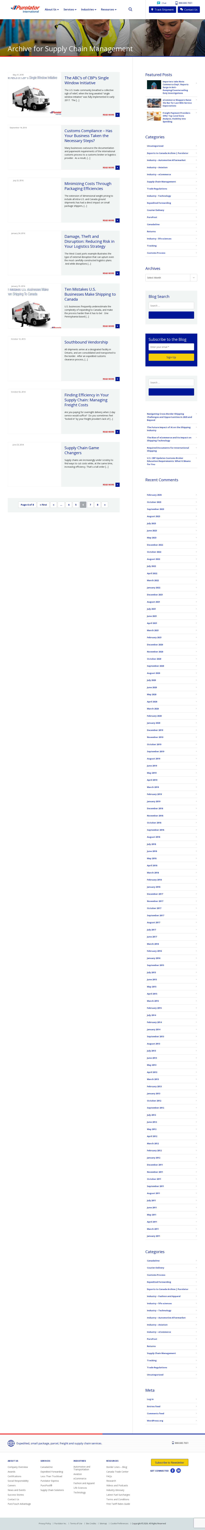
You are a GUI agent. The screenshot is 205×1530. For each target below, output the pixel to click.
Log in (150, 1399)
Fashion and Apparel (84, 1483)
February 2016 (154, 950)
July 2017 (151, 929)
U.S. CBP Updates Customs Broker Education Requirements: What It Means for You (169, 461)
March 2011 (153, 1228)
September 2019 (155, 751)
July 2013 (151, 1050)
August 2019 (153, 758)
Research (111, 1480)
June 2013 (152, 1057)
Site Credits (91, 1523)
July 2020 (151, 680)
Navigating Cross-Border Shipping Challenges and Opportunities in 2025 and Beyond (169, 416)
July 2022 (151, 566)
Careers (12, 1485)
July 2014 (151, 1015)
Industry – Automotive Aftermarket (166, 160)
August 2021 (153, 601)
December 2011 (155, 1164)
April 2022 (152, 573)
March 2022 (153, 580)
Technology (80, 1492)
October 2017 (154, 908)
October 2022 (154, 551)
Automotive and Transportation (82, 1468)
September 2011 (155, 1186)
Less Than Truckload (51, 1476)
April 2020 (152, 701)
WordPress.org (155, 1420)
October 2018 (154, 822)
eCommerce (80, 1478)
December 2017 (155, 893)
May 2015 (151, 986)
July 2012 (151, 1114)
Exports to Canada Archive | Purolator (167, 153)
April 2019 (152, 779)
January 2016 (153, 958)
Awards (11, 1471)
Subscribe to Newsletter (169, 1462)
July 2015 (151, 972)
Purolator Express (50, 1480)
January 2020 (153, 722)
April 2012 (152, 1136)
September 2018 (155, 829)
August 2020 (153, 673)
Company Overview (18, 1467)
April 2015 (152, 993)
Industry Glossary (115, 1490)
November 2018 (155, 815)
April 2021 (152, 623)
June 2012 (152, 1122)
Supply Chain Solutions (52, 1490)
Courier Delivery (155, 210)
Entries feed (153, 1406)
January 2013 (153, 1093)
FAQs (109, 1476)
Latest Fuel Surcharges (118, 1494)
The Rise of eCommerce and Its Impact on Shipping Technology (169, 439)
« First (43, 504)
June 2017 (152, 936)
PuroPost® (46, 1485)
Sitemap (103, 1523)
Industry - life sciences (159, 238)
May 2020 (151, 694)
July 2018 (151, 844)
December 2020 (155, 644)
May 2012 (151, 1129)
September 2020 (155, 665)
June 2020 (152, 687)
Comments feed (155, 1413)
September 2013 (155, 1036)
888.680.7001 (185, 2)
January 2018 (153, 886)
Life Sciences (80, 1487)
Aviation (78, 1474)
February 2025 (154, 494)
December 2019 (155, 730)
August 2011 (153, 1193)
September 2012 (155, 1107)
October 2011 (154, 1179)
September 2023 (155, 509)
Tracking (152, 245)
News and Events (17, 1490)
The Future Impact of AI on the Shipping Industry (169, 429)
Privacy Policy (45, 1523)
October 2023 (154, 502)
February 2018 (154, 879)
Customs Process (156, 252)
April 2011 (152, 1221)
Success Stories (16, 1494)
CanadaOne (153, 224)
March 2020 (153, 708)
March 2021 (153, 630)
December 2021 (155, 594)
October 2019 (154, 744)
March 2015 (153, 1000)
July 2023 (151, 523)
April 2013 (152, 1072)
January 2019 (153, 801)
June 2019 (152, 765)
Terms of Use (76, 1523)
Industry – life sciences (159, 1303)
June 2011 (152, 1207)
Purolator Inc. (60, 1523)
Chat (164, 3)
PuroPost (152, 217)
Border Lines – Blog (116, 1467)
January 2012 (153, 1157)
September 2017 (155, 915)
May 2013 (151, 1065)
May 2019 (151, 772)
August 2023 (153, 516)
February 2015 (154, 1007)
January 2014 (153, 1029)
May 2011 (151, 1214)
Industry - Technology (159, 195)
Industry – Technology (159, 1310)
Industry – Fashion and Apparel (163, 1296)
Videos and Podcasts (117, 1485)
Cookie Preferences (119, 1523)
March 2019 (153, 787)
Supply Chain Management (161, 181)
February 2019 (154, 794)
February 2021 (154, 637)
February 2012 (154, 1150)
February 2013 (154, 1086)
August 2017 (153, 922)
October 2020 (154, 658)
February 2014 (154, 1022)
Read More (109, 114)
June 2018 (152, 851)
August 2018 (153, 836)
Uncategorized (155, 145)
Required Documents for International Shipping (168, 449)
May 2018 (151, 858)
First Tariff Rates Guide (118, 1503)
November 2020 (155, 651)
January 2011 (153, 1236)
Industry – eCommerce (159, 174)
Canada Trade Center (117, 1471)
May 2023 (151, 537)
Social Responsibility (18, 1480)
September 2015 (155, 965)
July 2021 (151, 608)
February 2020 (154, 715)
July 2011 (151, 1200)
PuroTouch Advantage (19, 1503)
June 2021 (152, 616)
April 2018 (152, 865)
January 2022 (153, 587)
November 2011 (155, 1171)
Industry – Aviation (157, 167)
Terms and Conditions (117, 1499)
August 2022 (153, 559)
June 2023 (152, 530)
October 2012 (154, 1100)
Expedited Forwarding (159, 202)
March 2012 (153, 1143)
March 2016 (153, 943)
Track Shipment (164, 9)
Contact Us (190, 9)
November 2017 (155, 901)
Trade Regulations (157, 188)
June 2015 (152, 979)
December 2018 (155, 808)
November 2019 (155, 737)
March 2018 (153, 872)
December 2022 (155, 544)
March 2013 (153, 1079)
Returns (151, 231)
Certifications (14, 1476)
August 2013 (153, 1043)
